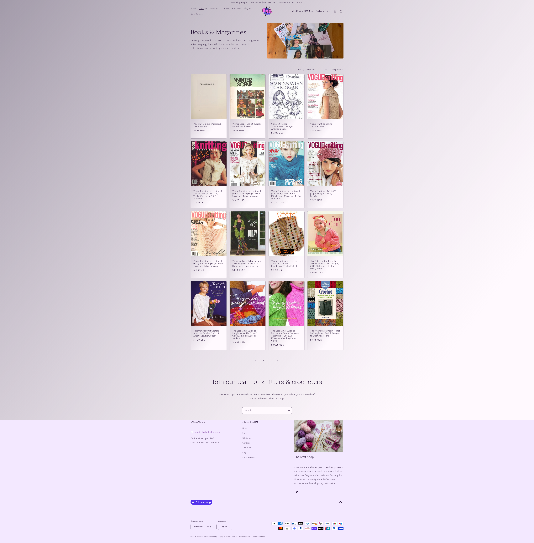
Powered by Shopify (215, 536)
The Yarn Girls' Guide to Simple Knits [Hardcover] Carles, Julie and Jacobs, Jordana (244, 335)
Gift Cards (246, 438)
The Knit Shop (202, 536)
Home (245, 428)
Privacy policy (231, 536)
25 (278, 360)
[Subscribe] (289, 410)
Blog (244, 453)
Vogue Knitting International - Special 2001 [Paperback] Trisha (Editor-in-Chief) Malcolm (208, 195)
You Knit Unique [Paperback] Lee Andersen (207, 125)
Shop (244, 433)
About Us (246, 448)
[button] (203, 8)
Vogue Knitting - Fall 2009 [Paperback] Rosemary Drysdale (323, 194)
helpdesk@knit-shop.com (207, 432)
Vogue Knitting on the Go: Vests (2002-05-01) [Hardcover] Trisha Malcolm (285, 263)
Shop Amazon (248, 458)
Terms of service (259, 536)
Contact (245, 443)
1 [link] (248, 360)
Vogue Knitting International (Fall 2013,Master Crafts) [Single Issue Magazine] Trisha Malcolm (286, 195)
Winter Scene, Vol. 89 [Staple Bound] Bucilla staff (246, 125)
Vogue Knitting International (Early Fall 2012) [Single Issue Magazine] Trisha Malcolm (207, 263)
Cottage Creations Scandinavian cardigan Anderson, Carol (282, 126)
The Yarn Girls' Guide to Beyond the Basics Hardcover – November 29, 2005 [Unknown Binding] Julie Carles (285, 336)
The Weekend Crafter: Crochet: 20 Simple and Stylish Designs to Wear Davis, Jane (325, 333)
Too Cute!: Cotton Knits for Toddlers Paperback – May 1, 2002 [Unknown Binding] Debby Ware (324, 265)
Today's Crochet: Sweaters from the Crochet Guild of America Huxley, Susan (206, 333)
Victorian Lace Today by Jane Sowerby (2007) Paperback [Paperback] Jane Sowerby (246, 263)
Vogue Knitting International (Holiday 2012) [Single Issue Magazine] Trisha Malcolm (246, 194)
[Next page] (286, 360)
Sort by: (301, 70)
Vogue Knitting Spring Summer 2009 (321, 125)
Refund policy (244, 536)
